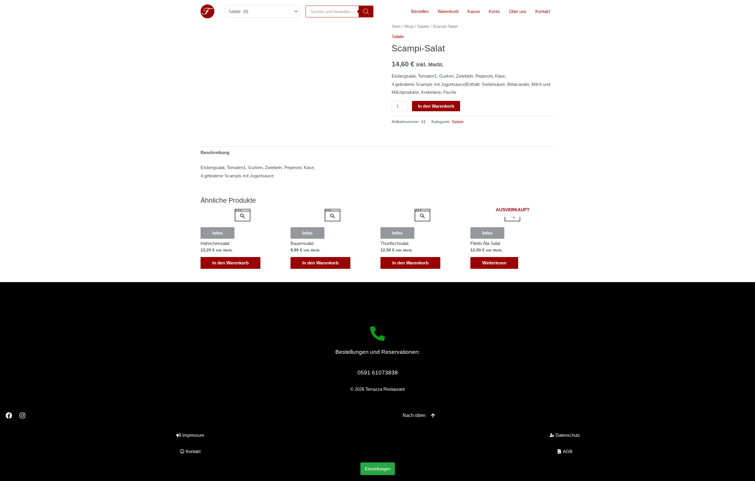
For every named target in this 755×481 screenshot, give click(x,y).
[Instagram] (23, 415)
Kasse (473, 11)
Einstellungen (377, 468)
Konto (494, 11)
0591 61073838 (377, 372)
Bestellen (420, 11)
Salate (423, 26)
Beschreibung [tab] (215, 152)
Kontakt (542, 11)
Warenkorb (448, 11)
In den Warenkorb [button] (230, 262)
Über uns (517, 11)
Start (396, 26)
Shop (409, 26)
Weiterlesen (494, 262)
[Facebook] (9, 415)
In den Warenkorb (436, 106)
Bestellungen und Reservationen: (377, 352)
